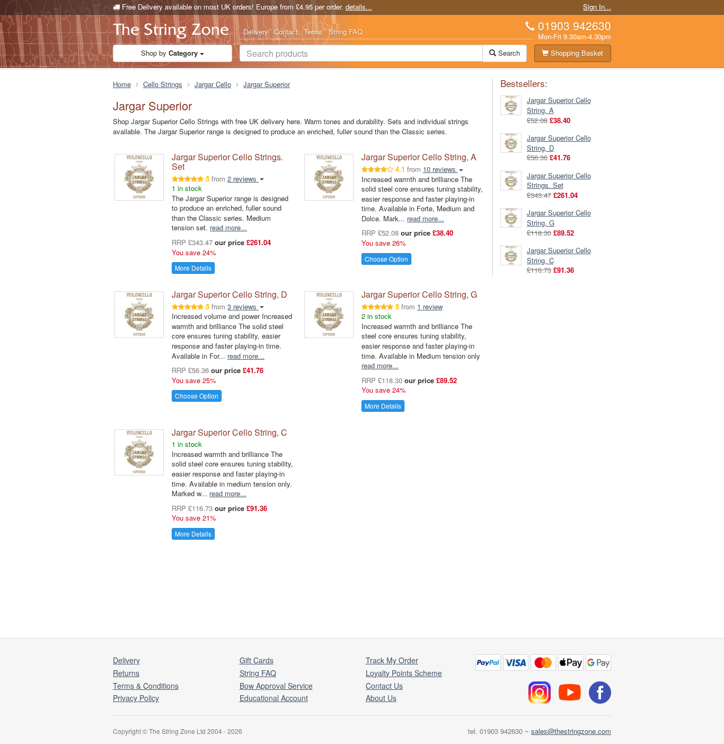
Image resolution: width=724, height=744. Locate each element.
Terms (313, 32)
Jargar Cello (213, 84)
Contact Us (384, 685)
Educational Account (274, 698)
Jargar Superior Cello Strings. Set (227, 161)
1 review (430, 306)
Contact (286, 32)
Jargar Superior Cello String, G (419, 294)
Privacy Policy (136, 698)
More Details (193, 267)
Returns (126, 673)
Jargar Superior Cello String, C (229, 432)
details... (359, 7)
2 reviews (243, 179)
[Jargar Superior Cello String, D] (511, 142)
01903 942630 (574, 25)
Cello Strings (162, 84)
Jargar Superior (266, 84)
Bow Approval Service (276, 685)
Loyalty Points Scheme (404, 673)
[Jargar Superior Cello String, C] (511, 254)
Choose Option (386, 258)
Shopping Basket (576, 53)
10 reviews (440, 169)
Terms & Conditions (146, 685)
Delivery (255, 32)
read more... (228, 227)
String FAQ (346, 32)
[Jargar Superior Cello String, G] (511, 217)
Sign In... (597, 7)
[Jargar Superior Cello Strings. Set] (511, 180)
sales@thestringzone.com (571, 731)
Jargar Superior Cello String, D (229, 294)
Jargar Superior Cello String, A (418, 157)
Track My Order (392, 660)
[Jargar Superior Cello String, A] (511, 104)
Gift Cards (256, 660)
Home (122, 84)
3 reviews (243, 306)
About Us (381, 698)
